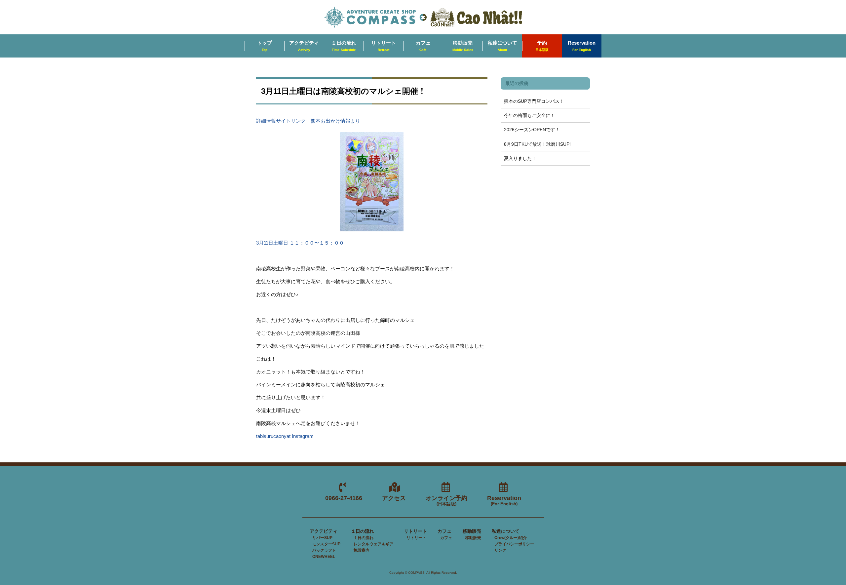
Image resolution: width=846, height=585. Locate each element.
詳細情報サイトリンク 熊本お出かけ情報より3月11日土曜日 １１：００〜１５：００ (308, 182)
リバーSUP (322, 537)
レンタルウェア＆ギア (373, 544)
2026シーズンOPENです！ (532, 129)
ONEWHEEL (323, 556)
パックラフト (324, 550)
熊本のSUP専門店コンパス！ (534, 101)
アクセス (394, 498)
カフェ (423, 46)
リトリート (383, 46)
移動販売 (462, 46)
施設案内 (361, 550)
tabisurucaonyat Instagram (285, 436)
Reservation (582, 46)
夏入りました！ (520, 158)
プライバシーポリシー (514, 544)
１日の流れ (343, 46)
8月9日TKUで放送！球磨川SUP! (537, 144)
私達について (502, 46)
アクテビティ (304, 46)
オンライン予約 (446, 500)
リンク (500, 550)
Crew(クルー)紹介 (510, 537)
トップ (264, 46)
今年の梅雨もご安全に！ (529, 115)
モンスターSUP (326, 544)
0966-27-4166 (343, 498)
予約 (542, 46)
